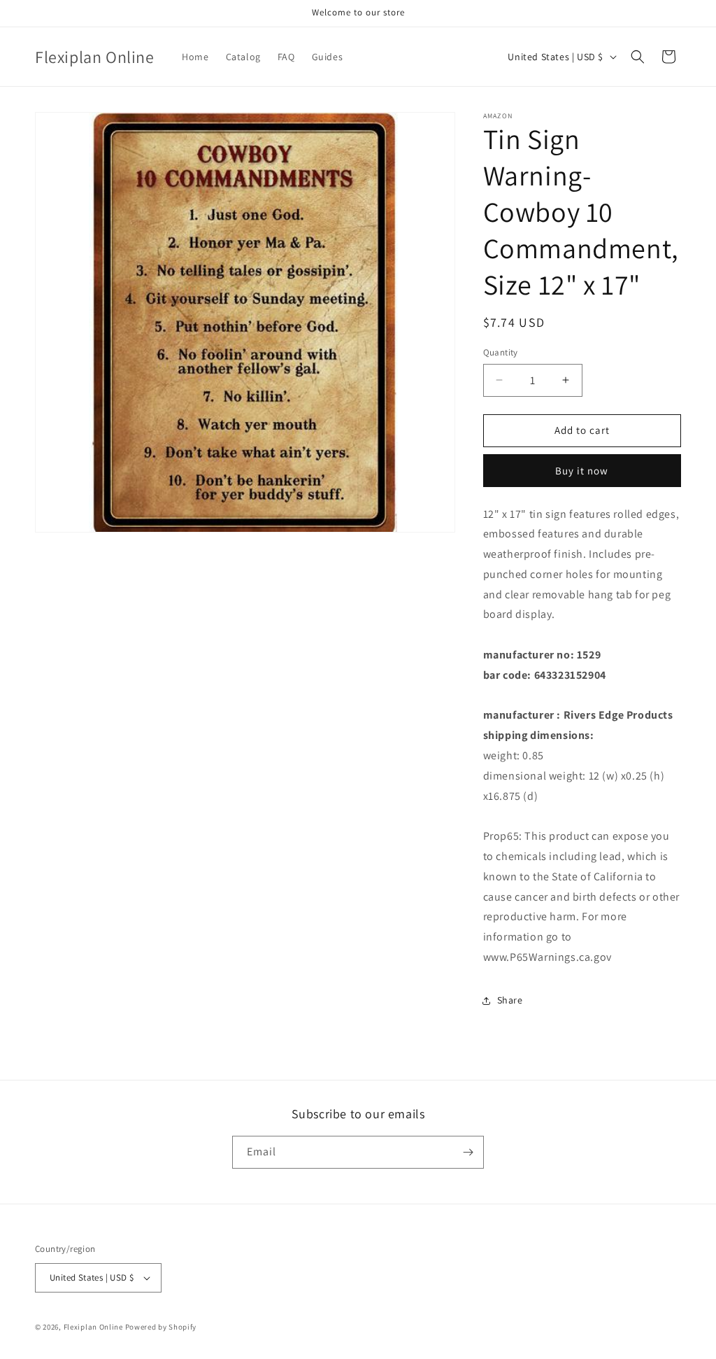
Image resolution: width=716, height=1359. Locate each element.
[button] (637, 56)
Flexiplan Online (93, 1327)
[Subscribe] (467, 1152)
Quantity (500, 352)
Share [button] (510, 1000)
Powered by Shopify (161, 1327)
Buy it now (581, 470)
